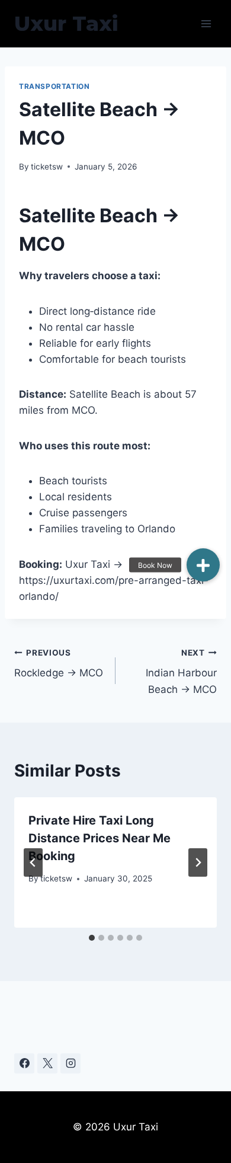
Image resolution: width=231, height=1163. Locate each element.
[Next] (197, 862)
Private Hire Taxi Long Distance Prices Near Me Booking (99, 838)
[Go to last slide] (33, 862)
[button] (203, 565)
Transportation (54, 86)
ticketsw (47, 166)
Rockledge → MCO (58, 663)
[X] (47, 1063)
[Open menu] (206, 23)
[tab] (92, 938)
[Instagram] (70, 1063)
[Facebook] (24, 1063)
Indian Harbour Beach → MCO (181, 671)
